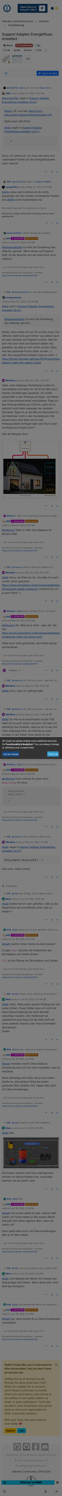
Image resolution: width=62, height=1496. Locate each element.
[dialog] (31, 748)
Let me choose (10, 754)
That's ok (53, 754)
